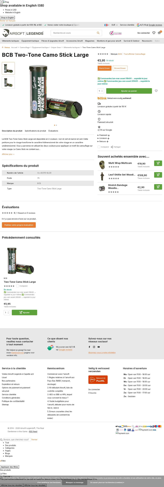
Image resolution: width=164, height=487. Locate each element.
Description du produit (12, 131)
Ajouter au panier (129, 91)
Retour (7, 47)
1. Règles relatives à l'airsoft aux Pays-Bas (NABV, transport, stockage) (60, 380)
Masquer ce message (74, 482)
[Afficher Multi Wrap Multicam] (102, 164)
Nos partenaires (8, 381)
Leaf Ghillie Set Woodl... (122, 174)
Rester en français (7, 21)
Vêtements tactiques (10, 41)
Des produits (5, 470)
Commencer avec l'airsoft (58, 374)
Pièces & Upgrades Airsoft (53, 41)
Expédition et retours (11, 384)
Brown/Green (120, 68)
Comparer (105, 147)
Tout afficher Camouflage (134, 54)
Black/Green (104, 68)
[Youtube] (99, 347)
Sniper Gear (56, 47)
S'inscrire (92, 393)
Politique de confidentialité (13, 401)
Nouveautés (147, 41)
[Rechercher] (98, 33)
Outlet (157, 41)
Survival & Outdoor (132, 41)
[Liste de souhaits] (153, 32)
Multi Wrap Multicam (120, 163)
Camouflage (25, 47)
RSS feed (33, 431)
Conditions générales (11, 398)
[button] (55, 125)
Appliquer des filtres (9, 467)
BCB (120, 54)
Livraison (103, 138)
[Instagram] (94, 347)
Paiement (103, 135)
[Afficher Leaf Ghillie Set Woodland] (102, 176)
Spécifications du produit (35, 131)
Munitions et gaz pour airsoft (109, 41)
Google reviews (155, 25)
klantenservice (17, 353)
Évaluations (53, 131)
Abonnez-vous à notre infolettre (102, 352)
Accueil (14, 47)
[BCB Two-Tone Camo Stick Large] (20, 261)
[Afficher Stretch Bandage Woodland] (102, 188)
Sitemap (5, 404)
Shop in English (7, 17)
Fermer (34, 439)
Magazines (89, 41)
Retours (102, 141)
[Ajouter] (158, 163)
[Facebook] (89, 347)
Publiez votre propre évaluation (18, 225)
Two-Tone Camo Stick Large (20, 281)
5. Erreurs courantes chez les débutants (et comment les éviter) (59, 414)
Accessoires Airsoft (74, 41)
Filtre (3, 461)
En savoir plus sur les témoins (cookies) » (107, 482)
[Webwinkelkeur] (115, 33)
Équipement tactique (30, 41)
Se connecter (94, 389)
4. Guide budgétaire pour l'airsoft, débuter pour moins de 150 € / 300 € (60, 404)
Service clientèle (127, 25)
